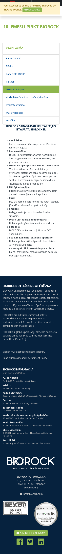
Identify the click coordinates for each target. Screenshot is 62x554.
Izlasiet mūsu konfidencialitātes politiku (24, 351)
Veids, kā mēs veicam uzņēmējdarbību (27, 97)
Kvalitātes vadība (15, 105)
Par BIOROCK (13, 58)
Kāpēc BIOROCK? (15, 74)
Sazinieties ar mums (32, 533)
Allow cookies (32, 9)
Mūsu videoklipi (14, 112)
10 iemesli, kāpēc (15, 89)
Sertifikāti (11, 120)
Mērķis (9, 66)
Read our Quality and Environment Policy (25, 357)
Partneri (10, 81)
